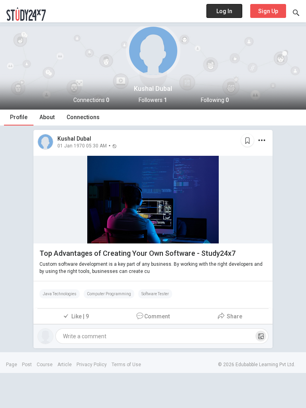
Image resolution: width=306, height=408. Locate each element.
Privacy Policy (91, 364)
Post (27, 364)
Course (45, 364)
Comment (157, 316)
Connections (83, 117)
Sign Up (268, 11)
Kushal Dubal (74, 138)
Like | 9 (80, 316)
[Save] (247, 140)
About (47, 117)
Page (11, 364)
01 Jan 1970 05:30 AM (82, 145)
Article (64, 364)
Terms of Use (126, 364)
